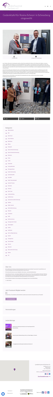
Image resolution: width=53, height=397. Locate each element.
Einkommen (10, 155)
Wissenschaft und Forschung (12, 249)
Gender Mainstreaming (12, 171)
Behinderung (10, 141)
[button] (10, 119)
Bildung (9, 144)
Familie (9, 160)
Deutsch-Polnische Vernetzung (13, 149)
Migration (9, 210)
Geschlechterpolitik (11, 174)
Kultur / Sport (10, 191)
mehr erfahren (9, 280)
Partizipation (10, 213)
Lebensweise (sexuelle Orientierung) (14, 199)
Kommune (9, 188)
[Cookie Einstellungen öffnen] (3, 395)
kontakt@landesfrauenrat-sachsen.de (44, 371)
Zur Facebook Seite (11, 299)
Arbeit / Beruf (10, 135)
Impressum (10, 390)
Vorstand (9, 244)
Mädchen (9, 202)
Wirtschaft (9, 246)
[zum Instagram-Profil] (47, 374)
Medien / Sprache (11, 205)
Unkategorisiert (33, 58)
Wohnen (9, 252)
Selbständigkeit (10, 224)
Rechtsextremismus (11, 219)
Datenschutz (10, 393)
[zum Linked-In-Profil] (49, 374)
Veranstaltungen (39, 58)
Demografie (10, 146)
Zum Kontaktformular (43, 376)
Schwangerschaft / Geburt (12, 221)
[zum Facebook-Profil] (45, 374)
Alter (9, 132)
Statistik (9, 235)
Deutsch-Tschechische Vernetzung (13, 152)
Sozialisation (10, 230)
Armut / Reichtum (11, 138)
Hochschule (10, 185)
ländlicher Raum (10, 196)
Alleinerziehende (11, 130)
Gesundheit (10, 177)
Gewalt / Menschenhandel (12, 180)
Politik (9, 216)
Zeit (8, 255)
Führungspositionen (11, 169)
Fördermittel (10, 163)
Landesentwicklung (11, 194)
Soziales (9, 227)
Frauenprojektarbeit (11, 166)
